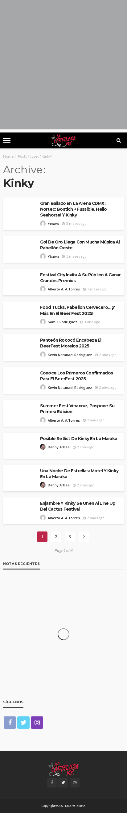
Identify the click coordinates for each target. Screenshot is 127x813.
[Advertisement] (63, 66)
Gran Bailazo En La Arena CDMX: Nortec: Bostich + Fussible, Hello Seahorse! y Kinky (73, 209)
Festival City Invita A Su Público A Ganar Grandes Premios (80, 277)
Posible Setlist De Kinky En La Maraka (78, 438)
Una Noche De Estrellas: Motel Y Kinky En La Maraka (79, 473)
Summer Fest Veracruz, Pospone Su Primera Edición (77, 408)
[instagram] (37, 722)
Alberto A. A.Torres (64, 289)
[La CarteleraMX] (63, 768)
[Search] (118, 140)
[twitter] (23, 722)
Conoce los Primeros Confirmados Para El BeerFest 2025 (76, 375)
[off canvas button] (6, 140)
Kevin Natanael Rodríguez (70, 354)
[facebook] (10, 722)
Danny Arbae (59, 447)
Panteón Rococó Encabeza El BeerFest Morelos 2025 (70, 343)
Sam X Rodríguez (62, 322)
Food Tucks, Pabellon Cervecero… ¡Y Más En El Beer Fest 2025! (77, 310)
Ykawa (53, 223)
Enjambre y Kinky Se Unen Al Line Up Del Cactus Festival (78, 506)
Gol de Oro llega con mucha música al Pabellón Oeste (80, 245)
